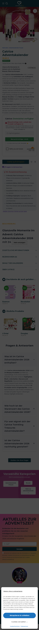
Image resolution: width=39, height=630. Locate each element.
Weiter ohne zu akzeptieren (12, 591)
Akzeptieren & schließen (19, 615)
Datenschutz (24, 626)
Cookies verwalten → (19, 622)
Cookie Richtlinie (15, 626)
